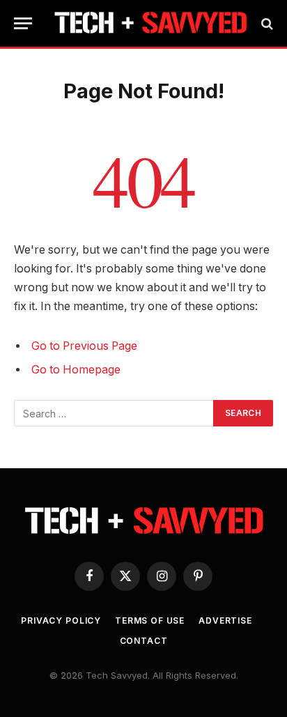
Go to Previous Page (84, 346)
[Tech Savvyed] (150, 23)
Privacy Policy (61, 620)
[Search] (265, 23)
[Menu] (23, 23)
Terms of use (150, 620)
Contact (144, 640)
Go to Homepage (76, 369)
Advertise (225, 620)
